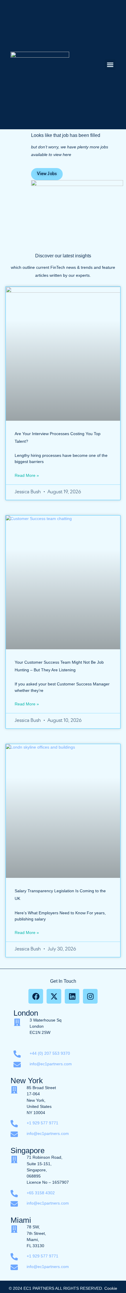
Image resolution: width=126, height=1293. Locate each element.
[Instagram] (90, 996)
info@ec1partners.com (51, 1063)
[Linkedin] (72, 996)
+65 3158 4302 (41, 1192)
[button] (110, 64)
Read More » (27, 475)
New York (27, 1080)
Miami (21, 1220)
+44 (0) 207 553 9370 (50, 1053)
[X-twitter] (54, 996)
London (25, 1013)
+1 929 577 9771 (42, 1123)
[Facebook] (35, 996)
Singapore (28, 1150)
